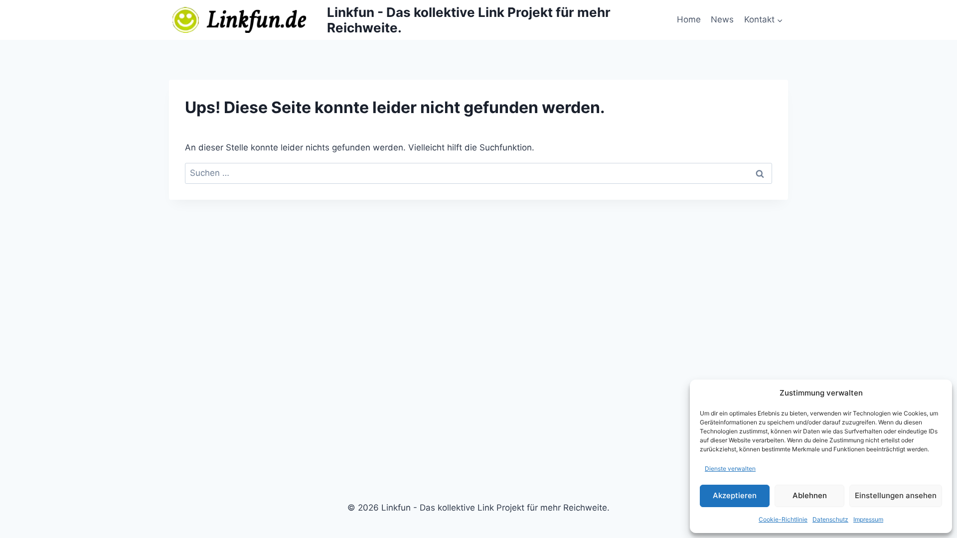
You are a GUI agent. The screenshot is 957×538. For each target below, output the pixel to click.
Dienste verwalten (730, 468)
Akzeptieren (735, 495)
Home (689, 19)
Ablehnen (810, 495)
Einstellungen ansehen (896, 495)
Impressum (868, 519)
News (722, 19)
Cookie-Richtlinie (783, 519)
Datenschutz (830, 519)
